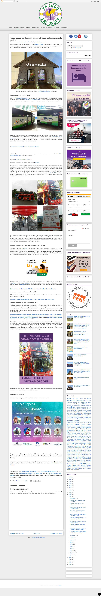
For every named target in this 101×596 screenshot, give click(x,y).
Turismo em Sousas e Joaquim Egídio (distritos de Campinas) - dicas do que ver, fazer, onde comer (82, 341)
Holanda (88, 428)
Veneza (73, 466)
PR (68, 446)
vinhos (73, 469)
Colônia (69, 414)
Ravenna (89, 450)
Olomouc (89, 443)
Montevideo (83, 440)
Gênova (74, 427)
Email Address (72, 230)
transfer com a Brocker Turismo (32, 99)
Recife (68, 451)
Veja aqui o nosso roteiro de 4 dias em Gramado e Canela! (24, 146)
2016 (70, 557)
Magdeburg (70, 439)
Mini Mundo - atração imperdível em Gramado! (78, 521)
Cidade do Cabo (81, 413)
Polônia (83, 447)
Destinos (19, 30)
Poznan (89, 449)
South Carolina (82, 458)
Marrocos (88, 439)
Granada (83, 426)
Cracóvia (69, 416)
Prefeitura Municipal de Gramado (26, 461)
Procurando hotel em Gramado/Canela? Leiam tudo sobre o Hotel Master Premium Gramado (33, 288)
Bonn (79, 405)
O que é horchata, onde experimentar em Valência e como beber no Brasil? (81, 333)
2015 (70, 559)
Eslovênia (74, 419)
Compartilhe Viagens (44, 454)
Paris (83, 446)
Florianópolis (73, 422)
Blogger (59, 585)
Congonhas (74, 414)
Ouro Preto (84, 445)
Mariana (83, 439)
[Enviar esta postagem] (31, 480)
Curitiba (78, 416)
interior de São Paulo (74, 468)
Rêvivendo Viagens (54, 454)
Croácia (74, 416)
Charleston (88, 411)
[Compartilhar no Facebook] (38, 481)
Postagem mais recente (17, 533)
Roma (73, 453)
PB (88, 444)
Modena (72, 440)
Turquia (78, 463)
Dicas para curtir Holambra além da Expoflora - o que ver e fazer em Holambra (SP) (82, 371)
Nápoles (77, 443)
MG (79, 437)
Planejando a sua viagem (50, 30)
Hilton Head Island (72, 428)
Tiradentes (83, 461)
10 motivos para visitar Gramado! (23, 159)
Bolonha (69, 405)
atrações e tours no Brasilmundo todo (30, 473)
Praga (77, 450)
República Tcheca (81, 451)
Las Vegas (88, 434)
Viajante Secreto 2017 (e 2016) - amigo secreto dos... (78, 507)
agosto (72, 540)
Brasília (78, 407)
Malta (75, 439)
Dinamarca (70, 417)
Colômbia (88, 413)
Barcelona (84, 402)
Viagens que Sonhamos (49, 455)
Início (12, 30)
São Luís (85, 460)
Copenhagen (80, 414)
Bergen (78, 403)
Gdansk (69, 426)
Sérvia (72, 461)
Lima (78, 436)
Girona (73, 426)
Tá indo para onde (24, 454)
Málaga (74, 442)
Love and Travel (34, 454)
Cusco (82, 416)
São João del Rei (78, 460)
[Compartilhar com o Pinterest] (40, 481)
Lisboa (81, 436)
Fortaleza (81, 422)
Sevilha (69, 458)
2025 (70, 479)
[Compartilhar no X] (37, 481)
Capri (72, 411)
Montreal (89, 440)
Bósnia (79, 408)
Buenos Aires (87, 407)
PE (90, 445)
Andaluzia (83, 400)
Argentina (69, 402)
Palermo (75, 446)
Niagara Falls (82, 442)
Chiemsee (69, 413)
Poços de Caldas (71, 450)
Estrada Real (87, 419)
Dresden (75, 417)
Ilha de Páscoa (86, 430)
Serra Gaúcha (38, 42)
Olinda (84, 443)
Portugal (80, 449)
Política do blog (36, 30)
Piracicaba (74, 447)
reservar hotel (25, 471)
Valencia (74, 465)
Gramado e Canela (38, 44)
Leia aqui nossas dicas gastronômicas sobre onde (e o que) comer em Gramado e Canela (32, 299)
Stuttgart (88, 458)
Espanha (79, 419)
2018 (70, 494)
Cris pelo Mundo (33, 455)
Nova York (70, 443)
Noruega (89, 442)
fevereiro (72, 553)
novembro (73, 535)
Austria (75, 402)
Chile (73, 413)
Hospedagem (71, 430)
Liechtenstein (74, 436)
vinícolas (77, 469)
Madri (89, 437)
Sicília (72, 458)
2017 (70, 496)
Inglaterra (70, 432)
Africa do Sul (72, 398)
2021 (70, 487)
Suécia (68, 460)
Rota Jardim (84, 453)
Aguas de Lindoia (85, 398)
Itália (79, 432)
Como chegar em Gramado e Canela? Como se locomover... (78, 525)
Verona (77, 466)
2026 (70, 477)
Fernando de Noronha (86, 421)
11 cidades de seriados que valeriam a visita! (81, 347)
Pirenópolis (79, 447)
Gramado (30, 42)
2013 (70, 564)
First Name (70, 235)
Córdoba (86, 416)
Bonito (76, 405)
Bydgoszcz (69, 408)
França (77, 424)
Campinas (73, 410)
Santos (73, 457)
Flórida (77, 422)
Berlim (82, 403)
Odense (81, 443)
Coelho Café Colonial (55, 172)
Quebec (81, 450)
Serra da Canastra (87, 457)
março (72, 550)
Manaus (79, 439)
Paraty (79, 446)
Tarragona (77, 461)
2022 (70, 485)
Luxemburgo (74, 437)
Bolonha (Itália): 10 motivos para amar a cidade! (78, 515)
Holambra (82, 428)
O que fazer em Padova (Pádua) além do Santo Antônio (78, 532)
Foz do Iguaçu (87, 422)
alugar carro (24, 248)
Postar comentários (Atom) (38, 537)
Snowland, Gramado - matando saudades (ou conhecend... (78, 528)
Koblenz (74, 433)
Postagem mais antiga (56, 533)
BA (79, 402)
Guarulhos (69, 427)
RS (33, 42)
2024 (70, 481)
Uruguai (69, 465)
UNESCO (84, 464)
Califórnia (84, 408)
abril (71, 548)
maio (71, 546)
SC (76, 454)
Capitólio (68, 411)
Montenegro (77, 440)
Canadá (89, 410)
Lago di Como (76, 434)
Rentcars (14, 283)
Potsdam (85, 449)
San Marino (76, 456)
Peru (89, 446)
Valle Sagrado (81, 465)
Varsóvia (88, 465)
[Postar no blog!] (35, 481)
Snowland (34, 172)
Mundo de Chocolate (45, 91)
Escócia (69, 419)
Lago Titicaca (80, 433)
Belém (74, 403)
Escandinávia (87, 417)
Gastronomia (86, 424)
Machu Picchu (84, 437)
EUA (81, 417)
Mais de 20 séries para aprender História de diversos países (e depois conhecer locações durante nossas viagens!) (82, 326)
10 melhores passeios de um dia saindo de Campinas (82, 317)
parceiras (27, 283)
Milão (68, 440)
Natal (78, 442)
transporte (44, 42)
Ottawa (73, 445)
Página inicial (36, 533)
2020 (70, 490)
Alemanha (71, 400)
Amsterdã (78, 400)
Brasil (73, 407)
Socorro (76, 458)
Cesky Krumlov (81, 411)
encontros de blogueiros (21, 42)
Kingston (69, 433)
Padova (71, 446)
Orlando (69, 445)
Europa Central (73, 421)
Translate (79, 47)
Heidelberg (88, 427)
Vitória (84, 466)
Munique (69, 442)
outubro (72, 537)
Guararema (88, 426)
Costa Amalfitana (87, 414)
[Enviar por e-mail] (34, 481)
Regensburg (73, 451)
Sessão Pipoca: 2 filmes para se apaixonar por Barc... (78, 518)
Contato (63, 30)
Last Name (70, 240)
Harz (83, 427)
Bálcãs (74, 408)
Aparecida (89, 400)
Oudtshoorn (77, 445)
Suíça (72, 460)
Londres (86, 436)
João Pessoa (84, 432)
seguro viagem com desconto (48, 471)
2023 (70, 483)
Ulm (90, 463)
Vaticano (69, 466)
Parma (86, 446)
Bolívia (73, 405)
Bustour (37, 162)
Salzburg (86, 454)
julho (71, 542)
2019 (70, 492)
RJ (83, 450)
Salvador (82, 454)
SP (78, 454)
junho (71, 544)
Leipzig (68, 436)
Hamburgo (79, 427)
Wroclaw (89, 466)
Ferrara (68, 422)
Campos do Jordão (81, 410)
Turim (74, 463)
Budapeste (82, 407)
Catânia (75, 411)
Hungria (78, 430)
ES (79, 417)
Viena (81, 466)
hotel (52, 463)
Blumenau (88, 403)
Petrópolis (69, 447)
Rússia (68, 454)
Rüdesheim (73, 454)
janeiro (72, 555)
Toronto (89, 461)
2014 (70, 562)
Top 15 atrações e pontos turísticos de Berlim (80, 355)
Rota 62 (78, 453)
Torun (68, 463)
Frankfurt (70, 424)
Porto (87, 447)
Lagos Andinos (82, 434)
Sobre (27, 30)
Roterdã (89, 453)
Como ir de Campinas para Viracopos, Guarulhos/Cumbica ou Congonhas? (81, 364)
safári (84, 468)
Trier (71, 463)
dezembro (73, 498)
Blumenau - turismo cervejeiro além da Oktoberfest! (77, 511)
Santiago (82, 456)
